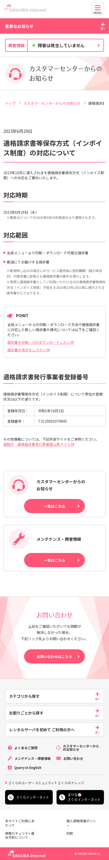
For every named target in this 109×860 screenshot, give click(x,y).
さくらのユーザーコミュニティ (31, 782)
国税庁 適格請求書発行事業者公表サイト (37, 444)
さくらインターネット (32, 797)
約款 (69, 833)
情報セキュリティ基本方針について (19, 835)
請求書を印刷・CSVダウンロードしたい (38, 342)
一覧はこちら (54, 506)
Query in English (27, 767)
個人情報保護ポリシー (81, 823)
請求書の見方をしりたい (26, 349)
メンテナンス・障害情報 (32, 758)
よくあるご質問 (26, 747)
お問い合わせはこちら (54, 656)
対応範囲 (15, 234)
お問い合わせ (73, 758)
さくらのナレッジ (71, 782)
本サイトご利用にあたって (20, 823)
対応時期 (15, 194)
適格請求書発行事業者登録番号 (45, 376)
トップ (10, 103)
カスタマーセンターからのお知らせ (52, 103)
